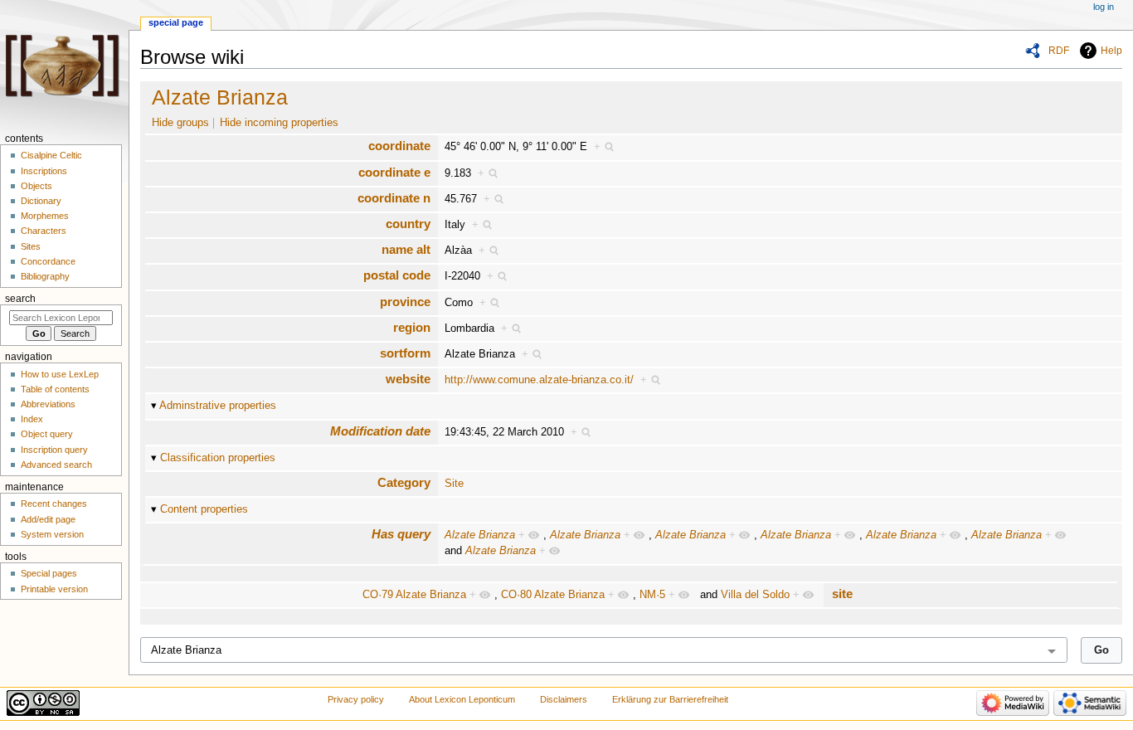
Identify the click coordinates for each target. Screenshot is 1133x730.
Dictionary (41, 201)
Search (20, 299)
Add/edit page (48, 519)
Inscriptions (44, 171)
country (408, 224)
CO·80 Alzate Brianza (553, 595)
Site (454, 483)
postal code (396, 275)
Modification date (380, 431)
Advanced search (56, 465)
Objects (36, 186)
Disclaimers (563, 699)
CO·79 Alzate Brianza (414, 595)
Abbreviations (48, 404)
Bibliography (45, 276)
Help (1111, 50)
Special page (175, 22)
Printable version (54, 589)
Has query (401, 534)
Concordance (48, 261)
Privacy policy (356, 699)
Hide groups (180, 123)
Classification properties (217, 458)
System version (52, 534)
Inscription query (54, 450)
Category (403, 482)
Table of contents (55, 389)
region (411, 327)
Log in (1103, 7)
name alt (406, 249)
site (842, 593)
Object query (47, 434)
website (408, 379)
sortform (405, 353)
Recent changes (54, 504)
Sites (31, 246)
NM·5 (652, 595)
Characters (43, 231)
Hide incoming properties (279, 123)
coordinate (399, 146)
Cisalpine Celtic (51, 155)
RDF (1058, 50)
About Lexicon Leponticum (462, 699)
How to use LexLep (60, 374)
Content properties (204, 509)
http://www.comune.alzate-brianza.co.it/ (539, 380)
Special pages (49, 573)
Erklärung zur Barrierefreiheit (670, 699)
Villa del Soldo (755, 595)
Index (32, 419)
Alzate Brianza (220, 97)
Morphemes (45, 216)
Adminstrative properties (217, 405)
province (405, 301)
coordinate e (394, 172)
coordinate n (393, 198)
